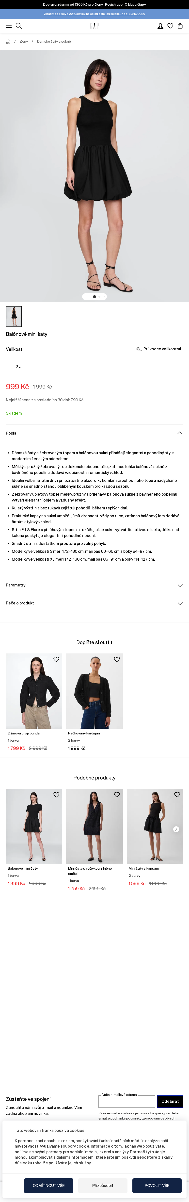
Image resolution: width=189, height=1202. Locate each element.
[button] (94, 296)
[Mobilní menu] (9, 26)
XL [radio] (18, 366)
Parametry (15, 585)
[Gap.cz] (94, 26)
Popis (11, 433)
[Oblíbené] (170, 26)
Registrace (114, 4)
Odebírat (170, 1101)
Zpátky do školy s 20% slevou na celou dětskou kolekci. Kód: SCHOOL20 (94, 14)
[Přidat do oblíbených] (56, 659)
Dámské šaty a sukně (54, 41)
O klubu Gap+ (135, 4)
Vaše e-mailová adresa (119, 1095)
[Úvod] (8, 41)
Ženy (24, 41)
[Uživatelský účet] (160, 26)
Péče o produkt (20, 603)
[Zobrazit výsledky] (19, 26)
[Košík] (180, 26)
